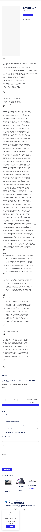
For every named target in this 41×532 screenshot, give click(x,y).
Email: (3, 445)
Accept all (11, 526)
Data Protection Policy (11, 521)
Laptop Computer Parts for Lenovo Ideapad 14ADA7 (8, 490)
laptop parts (27, 19)
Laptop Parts (20, 515)
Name (3, 399)
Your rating (4, 387)
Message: (4, 454)
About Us (20, 517)
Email (15, 399)
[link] (20, 414)
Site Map (20, 519)
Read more (11, 523)
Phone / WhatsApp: (6, 449)
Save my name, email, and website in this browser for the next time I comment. (32, 401)
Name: (3, 440)
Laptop (28, 21)
